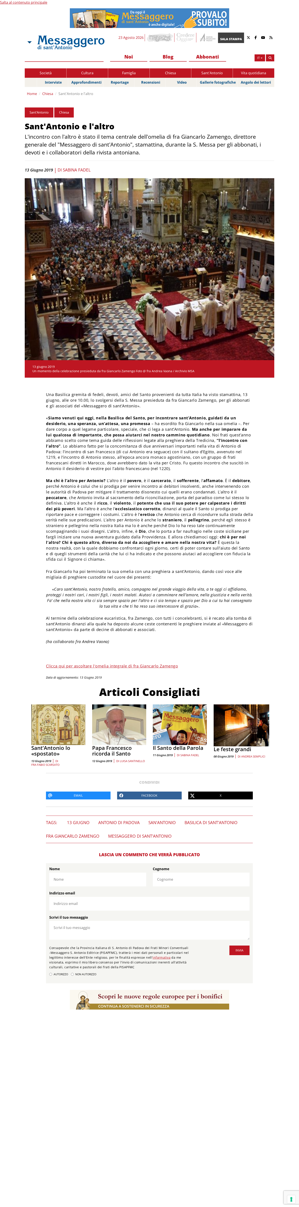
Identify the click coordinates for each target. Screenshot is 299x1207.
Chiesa (170, 73)
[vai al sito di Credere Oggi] (185, 37)
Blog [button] (168, 56)
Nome (54, 868)
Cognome (161, 868)
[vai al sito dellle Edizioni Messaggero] (207, 38)
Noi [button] (128, 56)
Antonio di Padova (119, 822)
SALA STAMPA (231, 39)
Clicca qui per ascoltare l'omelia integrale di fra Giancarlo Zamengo (112, 666)
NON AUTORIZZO (85, 974)
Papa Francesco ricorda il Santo (112, 750)
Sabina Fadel (77, 170)
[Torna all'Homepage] (70, 42)
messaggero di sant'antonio (140, 836)
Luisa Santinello (132, 761)
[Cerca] (270, 57)
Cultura (87, 73)
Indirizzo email (62, 893)
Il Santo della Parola (178, 747)
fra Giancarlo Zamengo (72, 836)
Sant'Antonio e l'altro (75, 93)
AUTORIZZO (61, 974)
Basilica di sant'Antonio (211, 822)
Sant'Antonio (212, 73)
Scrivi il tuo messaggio (68, 917)
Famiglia (129, 73)
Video (182, 82)
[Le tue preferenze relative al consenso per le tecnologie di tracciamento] (291, 1199)
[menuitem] (128, 57)
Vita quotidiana (253, 73)
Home (32, 93)
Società (46, 73)
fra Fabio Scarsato (45, 765)
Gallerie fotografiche (218, 82)
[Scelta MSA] (29, 42)
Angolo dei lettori (256, 82)
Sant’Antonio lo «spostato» (50, 750)
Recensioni (150, 82)
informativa (162, 957)
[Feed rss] (271, 37)
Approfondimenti (86, 82)
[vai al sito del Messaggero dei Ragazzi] (160, 37)
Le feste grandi (232, 749)
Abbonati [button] (207, 56)
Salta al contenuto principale (23, 2)
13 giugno (78, 822)
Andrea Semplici (253, 756)
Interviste (53, 82)
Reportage (120, 82)
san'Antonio (162, 822)
